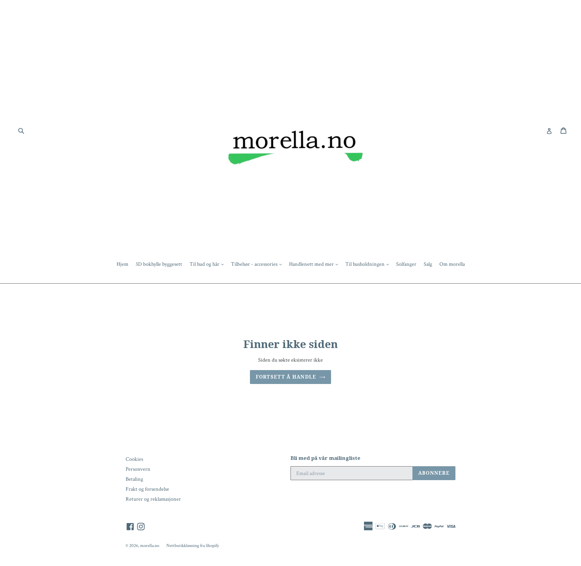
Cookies (134, 459)
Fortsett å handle (286, 377)
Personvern (138, 469)
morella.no (149, 545)
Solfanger (406, 264)
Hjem (122, 264)
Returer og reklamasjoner (153, 499)
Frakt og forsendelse (147, 489)
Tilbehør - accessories (258, 264)
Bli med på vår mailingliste (325, 458)
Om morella (452, 264)
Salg (428, 264)
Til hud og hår (208, 264)
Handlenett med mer (315, 264)
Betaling (134, 479)
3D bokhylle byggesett (159, 264)
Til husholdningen (368, 264)
